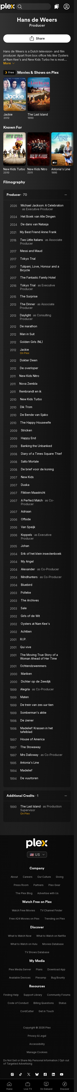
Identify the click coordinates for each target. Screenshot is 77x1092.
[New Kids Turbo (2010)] (14, 153)
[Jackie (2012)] (14, 98)
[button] (66, 6)
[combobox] (37, 6)
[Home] (7, 6)
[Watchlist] (57, 6)
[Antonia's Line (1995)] (62, 153)
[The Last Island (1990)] (39, 98)
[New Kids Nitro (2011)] (38, 153)
